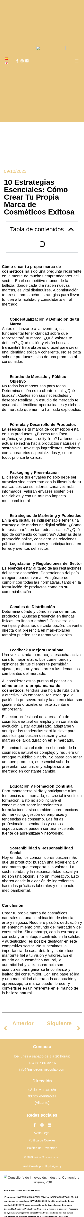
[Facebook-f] (17, 61)
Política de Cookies (42, 1140)
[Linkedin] (27, 61)
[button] (76, 61)
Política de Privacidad (42, 1148)
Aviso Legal (42, 1133)
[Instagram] (22, 61)
